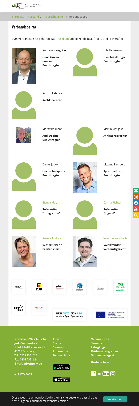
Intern (57, 339)
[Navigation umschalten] (125, 6)
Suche (57, 343)
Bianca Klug (49, 202)
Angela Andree (51, 238)
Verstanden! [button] (115, 399)
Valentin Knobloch (115, 238)
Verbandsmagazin (103, 355)
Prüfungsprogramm (104, 351)
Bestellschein (100, 362)
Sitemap (58, 347)
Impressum (60, 351)
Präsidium (62, 39)
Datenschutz (61, 355)
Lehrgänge (98, 347)
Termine (96, 343)
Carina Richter (112, 202)
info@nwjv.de (32, 363)
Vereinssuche (100, 339)
